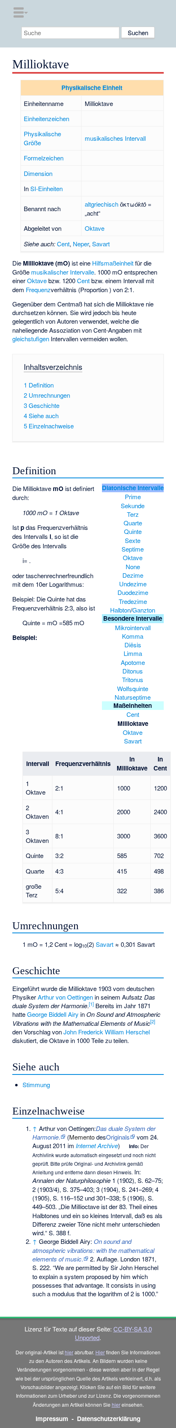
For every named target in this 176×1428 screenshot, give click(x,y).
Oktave (94, 228)
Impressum (52, 1418)
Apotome (133, 662)
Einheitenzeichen (46, 118)
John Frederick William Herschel (106, 1031)
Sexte (132, 540)
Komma (132, 636)
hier (69, 1352)
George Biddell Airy (53, 1014)
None (133, 566)
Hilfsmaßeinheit (112, 263)
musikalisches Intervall (115, 138)
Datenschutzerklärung (108, 1418)
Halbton (120, 610)
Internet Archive (97, 1145)
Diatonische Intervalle (133, 487)
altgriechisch (101, 204)
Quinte (133, 531)
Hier (100, 1352)
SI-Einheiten (46, 188)
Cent (63, 243)
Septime (133, 549)
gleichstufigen (30, 338)
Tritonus (132, 679)
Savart (101, 243)
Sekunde (132, 505)
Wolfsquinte (132, 688)
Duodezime (132, 592)
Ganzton (143, 610)
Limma (133, 653)
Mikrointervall (133, 627)
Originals (118, 1137)
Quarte (133, 522)
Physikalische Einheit (91, 87)
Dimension (38, 173)
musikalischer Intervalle (62, 272)
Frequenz (38, 289)
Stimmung (36, 1084)
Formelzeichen (43, 157)
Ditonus (132, 671)
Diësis (132, 644)
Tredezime (133, 601)
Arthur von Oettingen (65, 997)
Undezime (133, 583)
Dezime (132, 575)
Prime (133, 496)
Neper (81, 243)
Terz (133, 514)
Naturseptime (133, 697)
